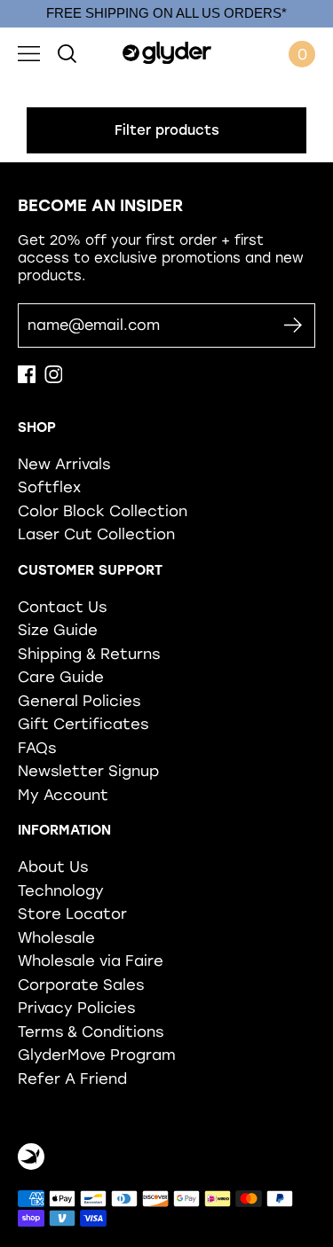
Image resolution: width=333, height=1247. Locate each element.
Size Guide (58, 630)
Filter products (167, 130)
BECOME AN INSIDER (100, 206)
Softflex (49, 487)
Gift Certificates (83, 724)
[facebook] (27, 379)
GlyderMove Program (97, 1054)
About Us (53, 866)
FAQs (37, 748)
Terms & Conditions (90, 1031)
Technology (61, 890)
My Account (63, 795)
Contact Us (62, 607)
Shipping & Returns (89, 654)
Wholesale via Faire (90, 960)
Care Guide (61, 677)
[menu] (29, 54)
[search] (67, 54)
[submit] (292, 326)
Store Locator (72, 913)
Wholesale (56, 937)
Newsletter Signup (88, 771)
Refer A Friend (72, 1078)
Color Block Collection (102, 511)
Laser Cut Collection (96, 534)
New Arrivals (64, 464)
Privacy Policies (76, 1007)
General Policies (79, 701)
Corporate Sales (81, 984)
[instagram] (53, 379)
